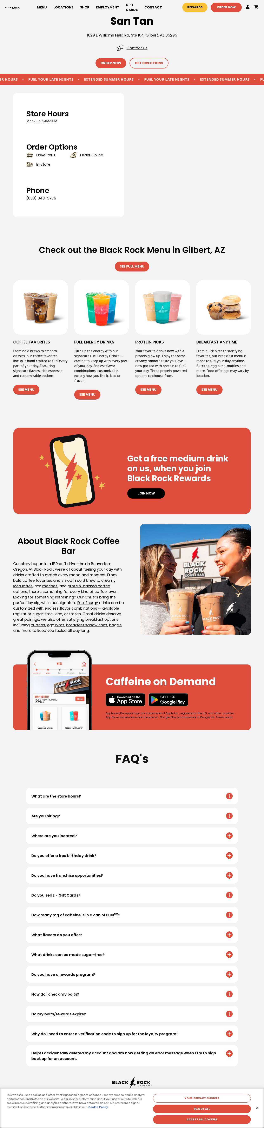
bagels (115, 625)
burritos (38, 625)
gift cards (132, 7)
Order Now (226, 7)
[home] (12, 7)
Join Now (146, 493)
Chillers (91, 597)
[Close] (257, 1108)
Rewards (195, 7)
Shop (84, 7)
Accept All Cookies (202, 1119)
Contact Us (137, 48)
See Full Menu (132, 266)
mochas (50, 586)
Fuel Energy (87, 602)
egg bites (55, 625)
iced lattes (23, 586)
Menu (42, 7)
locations (63, 7)
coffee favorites (37, 580)
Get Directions (149, 63)
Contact (153, 7)
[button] (85, 7)
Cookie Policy (98, 1107)
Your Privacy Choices (202, 1098)
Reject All (202, 1109)
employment (107, 7)
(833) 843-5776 (41, 198)
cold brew (86, 580)
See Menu (26, 389)
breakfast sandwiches (86, 625)
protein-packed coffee (89, 586)
